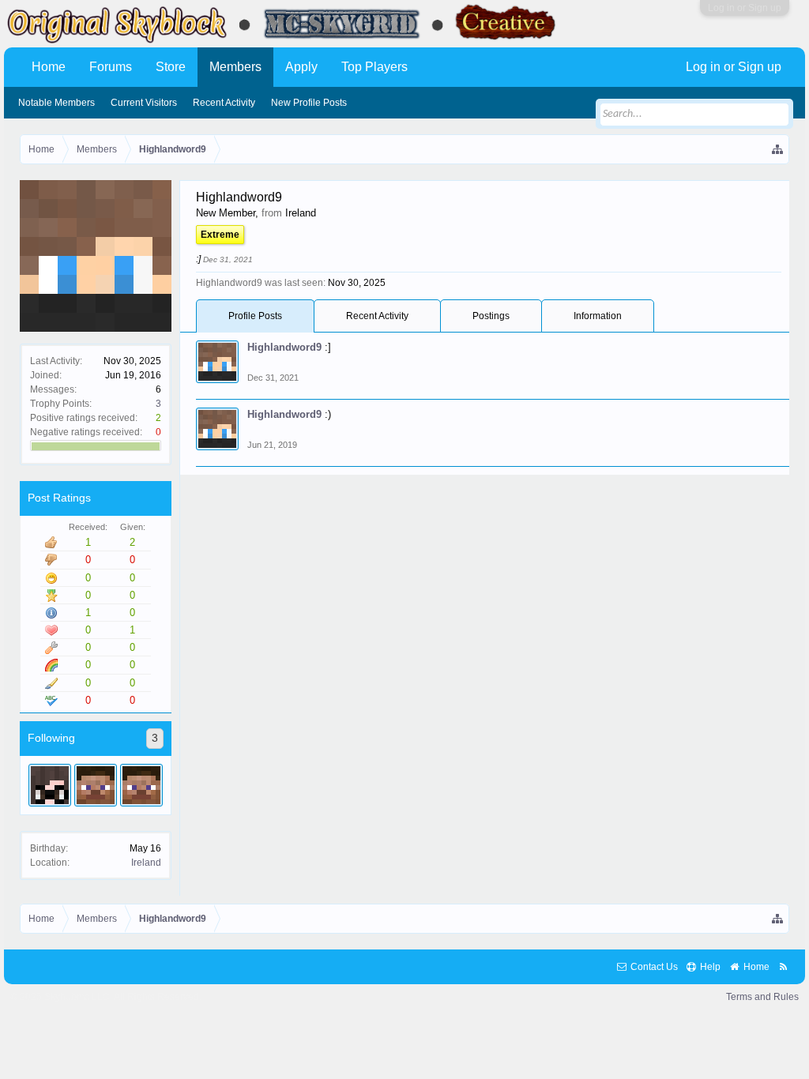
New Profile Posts (309, 102)
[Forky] (141, 785)
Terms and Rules (762, 996)
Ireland (146, 862)
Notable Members (56, 102)
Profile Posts (255, 315)
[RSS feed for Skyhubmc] (783, 967)
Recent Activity (377, 315)
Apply (301, 66)
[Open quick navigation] (778, 149)
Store (171, 66)
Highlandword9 (284, 347)
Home (49, 66)
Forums (110, 66)
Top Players (374, 66)
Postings (491, 315)
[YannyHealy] (49, 785)
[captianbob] (95, 785)
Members (235, 66)
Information (598, 315)
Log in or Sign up (744, 7)
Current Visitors (144, 102)
